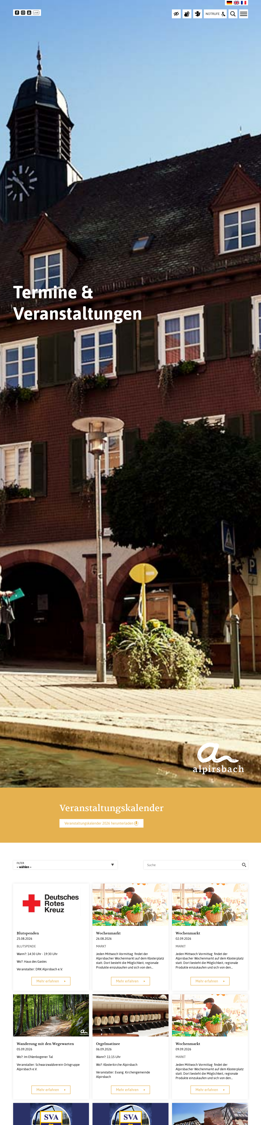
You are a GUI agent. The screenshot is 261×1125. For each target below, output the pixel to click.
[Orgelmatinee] (130, 1015)
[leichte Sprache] (197, 13)
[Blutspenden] (51, 904)
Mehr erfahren (47, 981)
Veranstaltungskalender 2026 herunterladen (98, 823)
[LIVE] (36, 12)
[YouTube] (29, 12)
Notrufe (213, 14)
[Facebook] (17, 12)
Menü (243, 13)
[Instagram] (23, 12)
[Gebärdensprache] (187, 13)
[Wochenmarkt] (130, 904)
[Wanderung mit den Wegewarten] (51, 1015)
